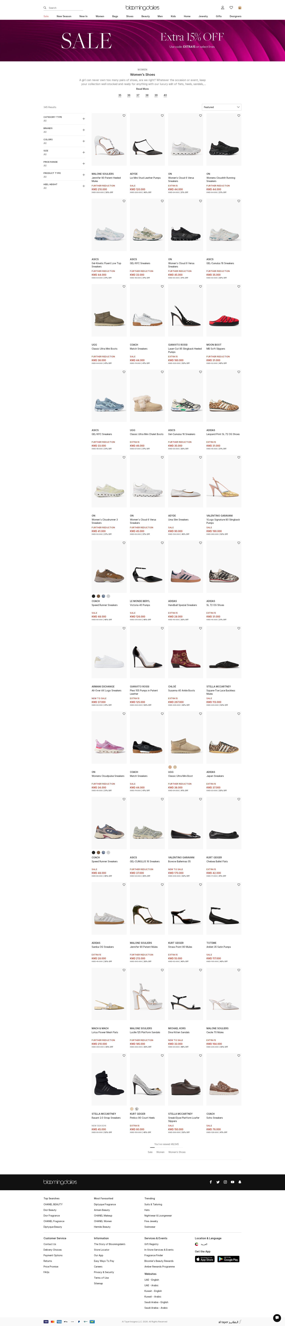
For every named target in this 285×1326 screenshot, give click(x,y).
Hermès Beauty (102, 1226)
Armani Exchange (103, 686)
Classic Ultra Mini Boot (180, 776)
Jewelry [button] (203, 16)
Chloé (172, 686)
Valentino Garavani (219, 515)
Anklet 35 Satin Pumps (218, 946)
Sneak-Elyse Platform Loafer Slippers (183, 1119)
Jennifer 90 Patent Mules (144, 946)
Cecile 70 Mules (215, 1032)
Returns (48, 1261)
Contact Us (50, 1244)
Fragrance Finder (153, 1255)
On (170, 173)
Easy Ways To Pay (104, 1261)
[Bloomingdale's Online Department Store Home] (142, 7)
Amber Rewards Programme (159, 1266)
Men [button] (160, 16)
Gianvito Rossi (178, 344)
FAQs (46, 1272)
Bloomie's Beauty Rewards (159, 1261)
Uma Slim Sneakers (178, 519)
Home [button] (187, 16)
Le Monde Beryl (140, 601)
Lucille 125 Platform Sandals (145, 1032)
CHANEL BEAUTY (53, 1204)
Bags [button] (115, 16)
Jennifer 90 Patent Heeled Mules (106, 179)
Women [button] (100, 16)
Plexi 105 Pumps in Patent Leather (144, 692)
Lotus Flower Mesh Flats (105, 1032)
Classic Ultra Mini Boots (104, 348)
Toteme (211, 942)
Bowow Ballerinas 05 (179, 861)
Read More (142, 88)
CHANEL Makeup (103, 1215)
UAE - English (151, 1279)
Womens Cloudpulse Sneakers (108, 776)
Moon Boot (214, 344)
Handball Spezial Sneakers (182, 605)
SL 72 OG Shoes (215, 605)
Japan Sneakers (215, 776)
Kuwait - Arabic (152, 1296)
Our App (98, 1255)
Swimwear (149, 1226)
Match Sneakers (138, 348)
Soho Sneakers (214, 1117)
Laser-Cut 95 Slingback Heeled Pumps (185, 350)
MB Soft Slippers (215, 348)
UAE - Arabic (151, 1285)
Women (142, 69)
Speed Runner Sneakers (105, 605)
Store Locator (101, 1249)
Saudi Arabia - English (156, 1302)
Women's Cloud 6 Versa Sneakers (181, 265)
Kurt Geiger (214, 857)
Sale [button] (46, 16)
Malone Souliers (103, 173)
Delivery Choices (53, 1249)
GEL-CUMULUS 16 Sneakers (145, 861)
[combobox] (221, 107)
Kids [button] (173, 16)
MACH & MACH (100, 1028)
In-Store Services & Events (159, 1249)
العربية (204, 1244)
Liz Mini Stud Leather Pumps (145, 177)
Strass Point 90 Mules (180, 946)
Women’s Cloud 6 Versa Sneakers (181, 179)
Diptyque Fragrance (105, 1204)
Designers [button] (235, 16)
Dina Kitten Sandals (179, 1032)
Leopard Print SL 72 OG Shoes (223, 434)
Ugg (94, 344)
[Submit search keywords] (45, 8)
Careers (98, 1266)
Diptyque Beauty (53, 1226)
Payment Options (53, 1255)
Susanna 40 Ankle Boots (181, 690)
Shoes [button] (129, 16)
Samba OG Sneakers (103, 946)
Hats (147, 1210)
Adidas (210, 430)
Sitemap (98, 1283)
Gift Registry (151, 1244)
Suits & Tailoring (153, 1204)
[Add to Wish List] (124, 115)
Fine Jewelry (151, 1221)
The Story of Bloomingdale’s (109, 1244)
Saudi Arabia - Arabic (156, 1307)
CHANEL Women (103, 1221)
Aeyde (134, 173)
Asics (95, 259)
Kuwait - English (153, 1291)
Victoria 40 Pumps (140, 605)
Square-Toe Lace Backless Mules (220, 692)
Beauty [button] (146, 16)
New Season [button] (64, 16)
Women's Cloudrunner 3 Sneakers (105, 521)
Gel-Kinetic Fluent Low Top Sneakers (106, 265)
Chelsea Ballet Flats (217, 861)
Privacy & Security (104, 1272)
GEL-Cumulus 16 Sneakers (220, 263)
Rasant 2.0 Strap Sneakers (106, 1117)
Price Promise (51, 1266)
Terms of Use (101, 1277)
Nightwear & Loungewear (158, 1215)
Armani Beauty (102, 1210)
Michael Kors (177, 1028)
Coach (134, 344)
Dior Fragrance (52, 1215)
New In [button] (83, 16)
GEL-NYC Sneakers (140, 263)
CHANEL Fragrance (54, 1221)
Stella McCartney (218, 686)
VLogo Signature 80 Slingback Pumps (223, 521)
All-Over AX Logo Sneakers (106, 690)
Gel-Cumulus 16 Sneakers (181, 434)
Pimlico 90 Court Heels (142, 1117)
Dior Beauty (50, 1210)
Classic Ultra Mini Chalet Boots (146, 434)
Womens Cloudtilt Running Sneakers (220, 179)
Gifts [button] (219, 16)
